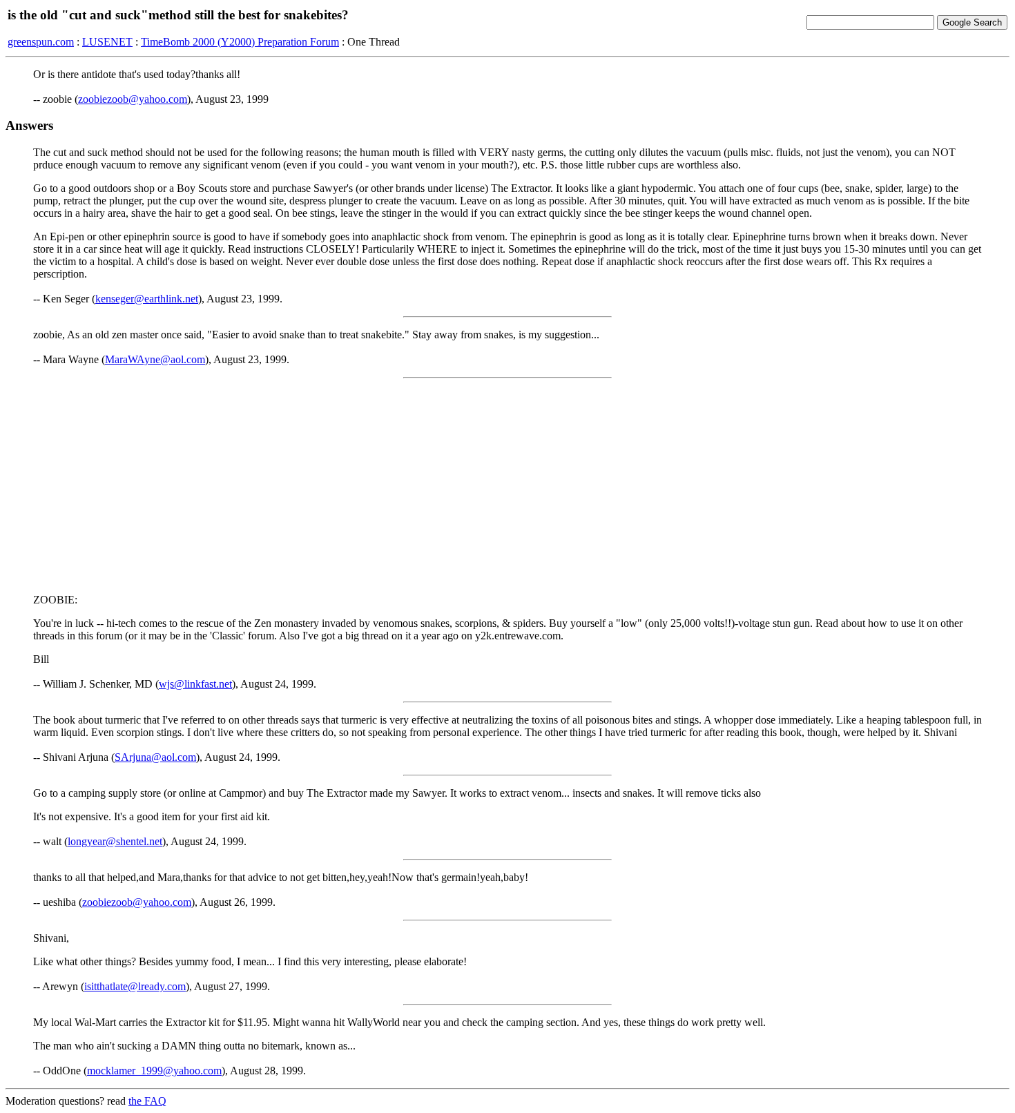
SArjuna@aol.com (155, 757)
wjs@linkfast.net (195, 684)
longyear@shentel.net (115, 841)
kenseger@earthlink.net (146, 298)
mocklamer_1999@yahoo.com (154, 1070)
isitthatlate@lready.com (135, 986)
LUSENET (107, 42)
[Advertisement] (507, 486)
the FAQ (147, 1101)
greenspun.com (41, 42)
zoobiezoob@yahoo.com (132, 99)
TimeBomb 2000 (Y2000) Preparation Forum (240, 42)
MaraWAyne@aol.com (155, 359)
